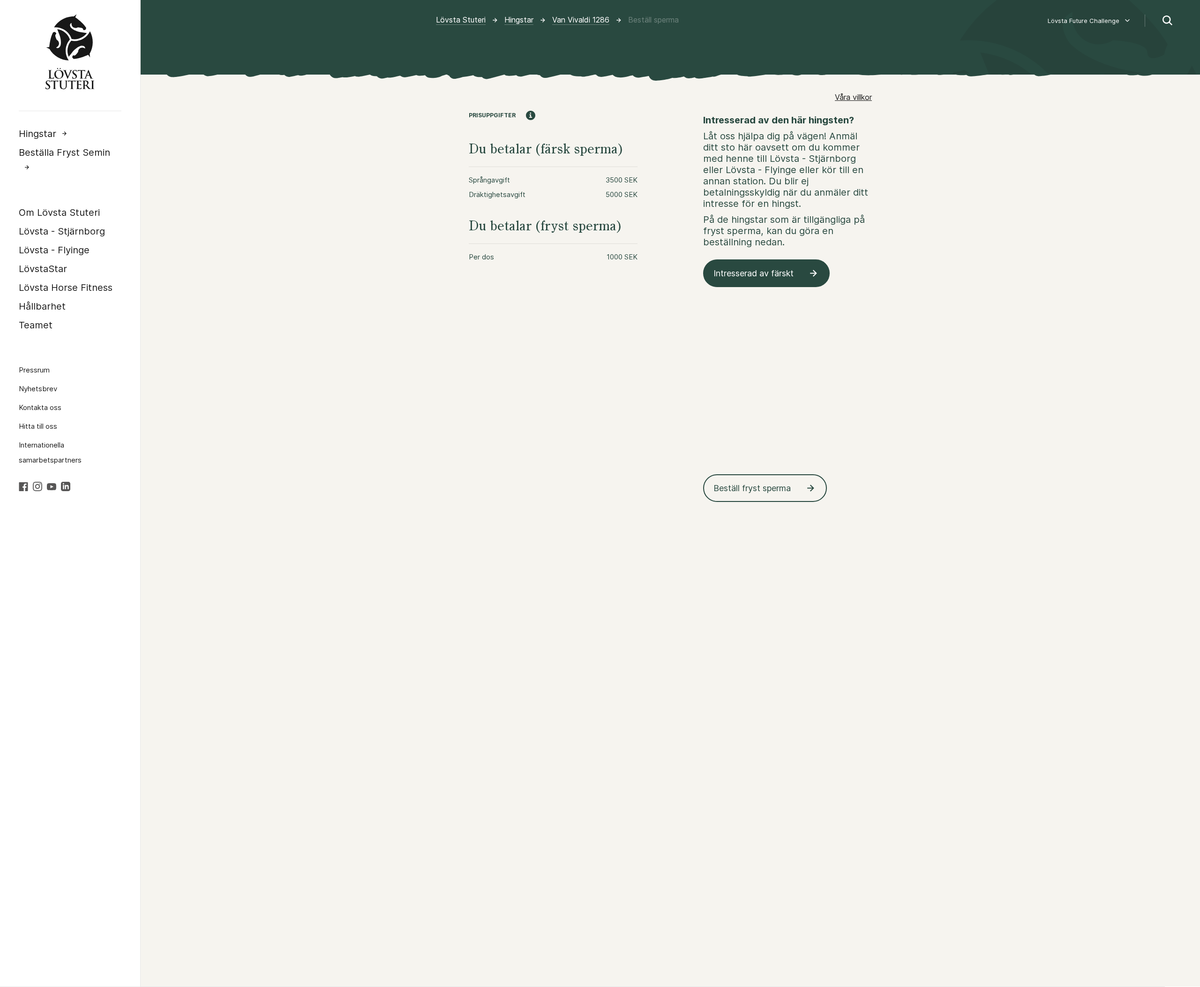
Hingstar (37, 133)
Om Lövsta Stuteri (59, 212)
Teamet (35, 325)
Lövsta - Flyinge (54, 250)
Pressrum (34, 369)
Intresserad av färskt (753, 273)
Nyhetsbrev (38, 388)
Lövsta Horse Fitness (65, 287)
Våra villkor (853, 97)
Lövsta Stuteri (461, 19)
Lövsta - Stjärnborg (62, 231)
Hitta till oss (38, 426)
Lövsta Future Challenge (1083, 20)
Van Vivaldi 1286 (580, 19)
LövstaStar (43, 268)
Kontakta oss (40, 407)
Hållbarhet (42, 306)
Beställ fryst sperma (752, 488)
